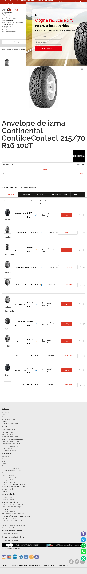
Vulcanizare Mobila (8, 430)
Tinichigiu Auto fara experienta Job (13, 525)
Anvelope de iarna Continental (11, 161)
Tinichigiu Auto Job (8, 480)
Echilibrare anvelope (9, 451)
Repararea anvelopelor (9, 448)
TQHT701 (18, 341)
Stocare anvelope (8, 432)
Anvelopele (5, 412)
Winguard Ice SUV (22, 232)
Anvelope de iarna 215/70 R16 (30, 161)
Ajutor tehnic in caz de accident (12, 439)
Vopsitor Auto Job (8, 473)
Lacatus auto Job (7, 491)
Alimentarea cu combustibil (11, 444)
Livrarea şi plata (7, 497)
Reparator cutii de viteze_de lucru (13, 484)
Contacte (5, 463)
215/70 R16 (30, 215)
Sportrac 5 (18, 250)
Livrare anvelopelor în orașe (11, 507)
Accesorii (5, 4)
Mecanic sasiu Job (8, 527)
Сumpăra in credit (8, 500)
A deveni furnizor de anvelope (12, 470)
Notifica (81, 174)
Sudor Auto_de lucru (9, 518)
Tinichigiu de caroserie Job (11, 523)
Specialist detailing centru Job (12, 520)
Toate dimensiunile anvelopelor (12, 504)
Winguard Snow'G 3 (20, 215)
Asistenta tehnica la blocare (11, 441)
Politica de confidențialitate (11, 468)
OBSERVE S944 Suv (20, 324)
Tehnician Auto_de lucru (10, 477)
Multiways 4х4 (21, 285)
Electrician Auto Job (8, 482)
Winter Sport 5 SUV (22, 267)
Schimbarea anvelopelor (10, 434)
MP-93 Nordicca (20, 304)
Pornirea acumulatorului (10, 446)
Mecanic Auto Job (8, 475)
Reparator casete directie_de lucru (13, 487)
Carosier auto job (7, 489)
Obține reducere (48, 49)
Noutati (4, 459)
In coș (67, 215)
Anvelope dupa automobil (10, 502)
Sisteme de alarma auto (21, 4)
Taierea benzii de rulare (10, 437)
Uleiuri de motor (7, 417)
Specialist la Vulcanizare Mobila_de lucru (16, 516)
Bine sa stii (5, 509)
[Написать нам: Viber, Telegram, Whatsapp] (83, 558)
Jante (3, 414)
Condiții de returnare (9, 466)
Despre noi (5, 456)
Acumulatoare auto (8, 419)
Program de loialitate (9, 511)
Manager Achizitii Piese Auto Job (13, 513)
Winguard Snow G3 (21, 370)
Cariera (4, 461)
